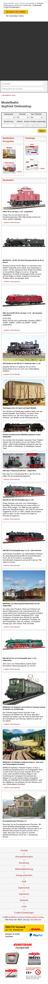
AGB (24, 881)
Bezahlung (24, 863)
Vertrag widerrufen (24, 875)
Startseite (24, 900)
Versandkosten (35, 920)
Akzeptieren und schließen (16, 12)
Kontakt (24, 850)
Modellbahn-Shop (9, 95)
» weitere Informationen (11, 222)
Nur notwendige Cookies (15, 16)
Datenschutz (24, 888)
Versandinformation (24, 857)
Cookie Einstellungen (24, 913)
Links (24, 906)
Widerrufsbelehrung (24, 869)
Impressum (24, 894)
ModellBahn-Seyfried (16, 917)
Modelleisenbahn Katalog (34, 917)
